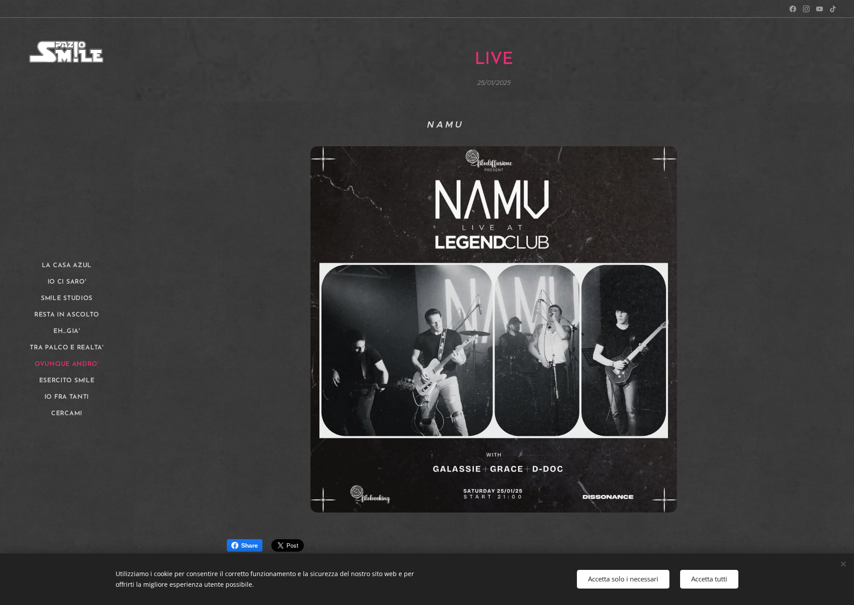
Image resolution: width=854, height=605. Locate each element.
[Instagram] (806, 8)
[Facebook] (792, 8)
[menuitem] (67, 265)
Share (249, 545)
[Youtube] (819, 8)
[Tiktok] (832, 8)
